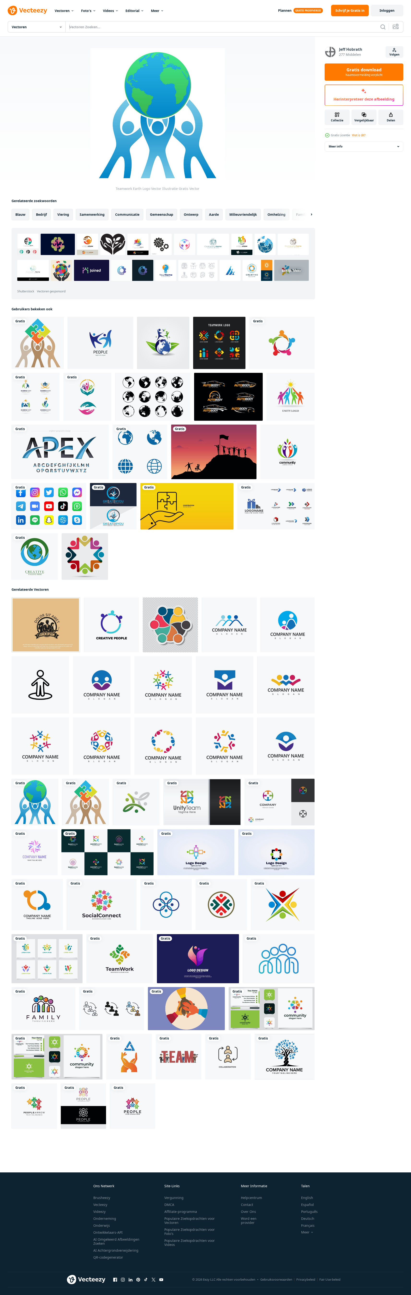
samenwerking (92, 214)
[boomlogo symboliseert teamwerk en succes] (285, 1056)
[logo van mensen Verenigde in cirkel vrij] (202, 802)
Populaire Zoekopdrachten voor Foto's (189, 1231)
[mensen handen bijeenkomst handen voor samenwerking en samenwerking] (186, 1008)
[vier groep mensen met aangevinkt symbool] (283, 904)
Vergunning (174, 1197)
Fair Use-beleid (329, 1279)
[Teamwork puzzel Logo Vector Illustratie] (38, 343)
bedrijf (41, 214)
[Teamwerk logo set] (36, 397)
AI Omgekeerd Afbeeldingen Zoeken (116, 1241)
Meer (155, 10)
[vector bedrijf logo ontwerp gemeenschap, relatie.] (37, 904)
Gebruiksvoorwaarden (276, 1279)
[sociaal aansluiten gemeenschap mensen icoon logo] (111, 624)
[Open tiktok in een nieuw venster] (146, 1280)
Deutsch (307, 1218)
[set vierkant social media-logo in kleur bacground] (49, 506)
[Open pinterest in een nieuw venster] (138, 1280)
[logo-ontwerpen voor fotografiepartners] (46, 624)
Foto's (86, 10)
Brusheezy (101, 1197)
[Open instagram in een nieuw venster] (123, 1280)
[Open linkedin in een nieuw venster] (130, 1280)
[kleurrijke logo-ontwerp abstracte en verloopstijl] (35, 852)
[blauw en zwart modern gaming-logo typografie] (60, 452)
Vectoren (62, 10)
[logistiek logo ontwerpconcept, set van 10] (276, 506)
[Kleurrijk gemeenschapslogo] (287, 452)
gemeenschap (161, 214)
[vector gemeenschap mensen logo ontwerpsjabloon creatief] (195, 852)
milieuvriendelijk (243, 214)
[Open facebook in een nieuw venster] (115, 1280)
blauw (20, 214)
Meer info (335, 146)
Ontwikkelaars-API (108, 1232)
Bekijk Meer (291, 270)
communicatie (127, 214)
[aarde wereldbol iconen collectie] (152, 397)
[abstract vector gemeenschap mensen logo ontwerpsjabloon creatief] (276, 852)
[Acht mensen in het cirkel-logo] (85, 556)
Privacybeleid (305, 1279)
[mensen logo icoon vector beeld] (34, 1106)
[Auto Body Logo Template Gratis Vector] (228, 397)
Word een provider (248, 1220)
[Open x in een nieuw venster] (153, 1280)
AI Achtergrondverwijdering (115, 1250)
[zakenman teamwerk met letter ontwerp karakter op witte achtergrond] (178, 1056)
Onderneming (104, 1218)
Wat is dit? (358, 135)
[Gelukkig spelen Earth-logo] (163, 343)
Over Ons (248, 1211)
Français (308, 1225)
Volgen (394, 54)
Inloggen (387, 10)
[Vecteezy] (27, 10)
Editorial (132, 10)
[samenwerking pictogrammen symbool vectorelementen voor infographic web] (111, 1008)
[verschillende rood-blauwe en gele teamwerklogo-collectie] (219, 343)
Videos (108, 10)
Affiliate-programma (180, 1211)
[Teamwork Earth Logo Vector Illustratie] (35, 802)
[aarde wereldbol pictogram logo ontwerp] (140, 452)
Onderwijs (101, 1225)
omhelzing (277, 214)
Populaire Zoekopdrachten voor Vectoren (189, 1220)
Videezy (99, 1211)
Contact (247, 1204)
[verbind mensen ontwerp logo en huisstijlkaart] (272, 1008)
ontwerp (191, 214)
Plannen (285, 10)
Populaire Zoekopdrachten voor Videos (189, 1242)
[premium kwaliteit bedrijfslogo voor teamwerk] (129, 1056)
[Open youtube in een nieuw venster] (161, 1280)
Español (307, 1204)
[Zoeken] (383, 27)
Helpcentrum (251, 1197)
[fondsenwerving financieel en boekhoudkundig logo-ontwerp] (113, 506)
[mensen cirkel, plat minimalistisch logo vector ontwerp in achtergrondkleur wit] (166, 904)
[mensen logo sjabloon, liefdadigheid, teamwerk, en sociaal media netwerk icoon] (229, 624)
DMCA (169, 1204)
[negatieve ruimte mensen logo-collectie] (47, 958)
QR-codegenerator (108, 1257)
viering (63, 214)
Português (309, 1211)
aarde (214, 214)
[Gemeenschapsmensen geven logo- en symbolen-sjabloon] (282, 343)
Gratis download (363, 72)
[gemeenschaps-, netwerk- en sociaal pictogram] (87, 397)
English (307, 1197)
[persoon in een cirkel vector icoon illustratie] (40, 685)
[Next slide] (307, 214)
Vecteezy (100, 1204)
